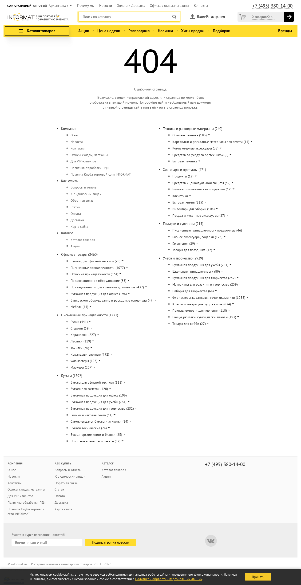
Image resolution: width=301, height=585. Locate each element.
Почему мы (86, 5)
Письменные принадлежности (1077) (98, 268)
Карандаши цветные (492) (90, 354)
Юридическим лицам (86, 194)
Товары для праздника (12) (192, 250)
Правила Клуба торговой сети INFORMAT (101, 174)
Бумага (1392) (71, 375)
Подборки (221, 30)
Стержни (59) (80, 328)
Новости (105, 5)
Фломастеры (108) (84, 361)
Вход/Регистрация (211, 16)
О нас (75, 135)
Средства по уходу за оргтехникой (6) (200, 155)
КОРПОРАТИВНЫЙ (19, 6)
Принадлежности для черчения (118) (199, 310)
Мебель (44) (79, 307)
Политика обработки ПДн (90, 168)
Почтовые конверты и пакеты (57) (95, 441)
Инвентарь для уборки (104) (193, 209)
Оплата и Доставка (131, 5)
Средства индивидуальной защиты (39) (201, 183)
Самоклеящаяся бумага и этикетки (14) (99, 421)
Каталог (67, 233)
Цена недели (108, 30)
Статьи (75, 207)
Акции (83, 30)
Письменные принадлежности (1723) (89, 315)
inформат (38, 17)
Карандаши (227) (83, 335)
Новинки (165, 30)
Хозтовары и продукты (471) (184, 169)
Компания (68, 128)
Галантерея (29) (183, 243)
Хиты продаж (193, 30)
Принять (258, 577)
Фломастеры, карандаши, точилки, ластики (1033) (208, 297)
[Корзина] (242, 17)
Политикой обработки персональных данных (168, 579)
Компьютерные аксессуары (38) (195, 148)
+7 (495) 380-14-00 (272, 5)
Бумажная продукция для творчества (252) (102, 408)
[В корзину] (289, 17)
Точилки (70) (80, 348)
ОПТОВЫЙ (40, 6)
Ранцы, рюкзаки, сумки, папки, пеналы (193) (204, 317)
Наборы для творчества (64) (193, 291)
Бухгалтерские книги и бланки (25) (96, 434)
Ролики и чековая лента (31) (91, 415)
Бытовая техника (184, 161)
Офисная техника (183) (189, 135)
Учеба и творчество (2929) (183, 258)
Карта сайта (79, 226)
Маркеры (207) (81, 367)
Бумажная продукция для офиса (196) (99, 294)
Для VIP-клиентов (83, 161)
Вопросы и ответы (84, 187)
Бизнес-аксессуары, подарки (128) (197, 237)
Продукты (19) (183, 176)
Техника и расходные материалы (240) (192, 128)
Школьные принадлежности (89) (196, 271)
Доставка (77, 220)
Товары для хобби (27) (189, 324)
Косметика (180, 196)
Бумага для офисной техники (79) (95, 261)
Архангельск (58, 5)
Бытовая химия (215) (187, 202)
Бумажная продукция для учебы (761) (99, 402)
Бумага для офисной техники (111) (96, 382)
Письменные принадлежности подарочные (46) (207, 230)
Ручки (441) (79, 322)
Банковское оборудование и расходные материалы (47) (112, 300)
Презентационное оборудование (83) (98, 281)
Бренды (285, 30)
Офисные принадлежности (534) (94, 274)
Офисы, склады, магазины (169, 5)
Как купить (69, 181)
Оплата (76, 214)
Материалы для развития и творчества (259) (205, 284)
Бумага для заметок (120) (89, 389)
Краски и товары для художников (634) (201, 304)
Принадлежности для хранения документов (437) (107, 287)
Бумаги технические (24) (89, 428)
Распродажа (139, 30)
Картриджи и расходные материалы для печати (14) (210, 142)
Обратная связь (82, 200)
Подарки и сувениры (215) (183, 223)
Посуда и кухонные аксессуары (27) (198, 215)
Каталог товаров (83, 240)
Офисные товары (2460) (79, 254)
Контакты (201, 5)
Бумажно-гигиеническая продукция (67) (201, 189)
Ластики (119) (81, 341)
